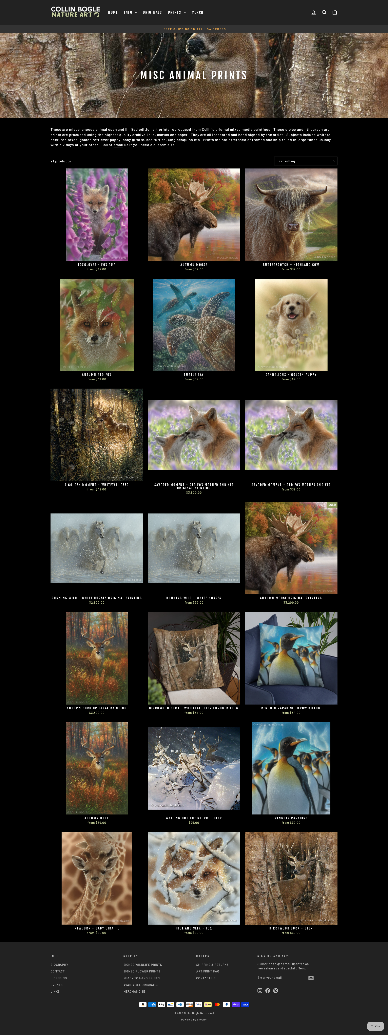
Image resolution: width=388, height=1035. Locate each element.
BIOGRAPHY (59, 964)
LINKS (55, 991)
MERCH (198, 12)
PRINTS (175, 12)
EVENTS (57, 985)
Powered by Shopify (194, 1019)
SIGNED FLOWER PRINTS (141, 971)
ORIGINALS (152, 12)
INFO (129, 12)
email (118, 144)
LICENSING (59, 978)
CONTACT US (206, 978)
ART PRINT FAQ (207, 971)
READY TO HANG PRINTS (141, 978)
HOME (113, 12)
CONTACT (58, 971)
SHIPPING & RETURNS (212, 964)
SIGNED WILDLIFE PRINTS (142, 964)
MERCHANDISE (134, 991)
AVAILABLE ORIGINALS (140, 985)
